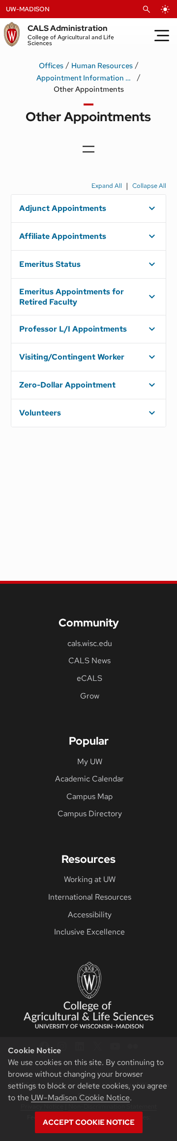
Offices (51, 65)
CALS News (89, 660)
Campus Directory (90, 813)
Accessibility (90, 914)
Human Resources (102, 65)
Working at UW (90, 879)
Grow (89, 696)
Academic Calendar (89, 779)
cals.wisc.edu (89, 643)
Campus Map (89, 796)
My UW (89, 761)
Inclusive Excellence (89, 932)
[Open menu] (88, 149)
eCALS (89, 678)
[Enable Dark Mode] (165, 9)
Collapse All (149, 186)
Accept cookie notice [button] (89, 1122)
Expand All (106, 186)
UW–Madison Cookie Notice (80, 1097)
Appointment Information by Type (85, 78)
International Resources (89, 897)
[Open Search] (146, 9)
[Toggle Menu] (161, 35)
